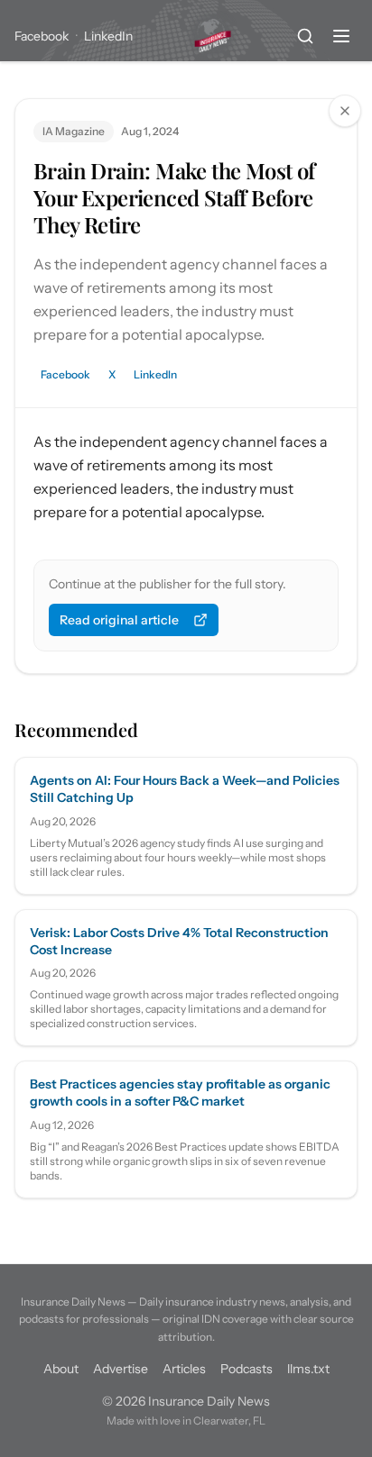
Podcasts (246, 1369)
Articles (184, 1369)
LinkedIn (108, 36)
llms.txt (308, 1369)
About (61, 1369)
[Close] (345, 111)
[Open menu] (341, 36)
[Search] (305, 36)
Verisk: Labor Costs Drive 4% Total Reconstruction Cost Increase (179, 941)
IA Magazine (73, 131)
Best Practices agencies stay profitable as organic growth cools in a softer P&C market (180, 1092)
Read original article (119, 620)
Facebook (41, 36)
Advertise (120, 1369)
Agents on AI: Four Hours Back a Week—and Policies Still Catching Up (184, 789)
